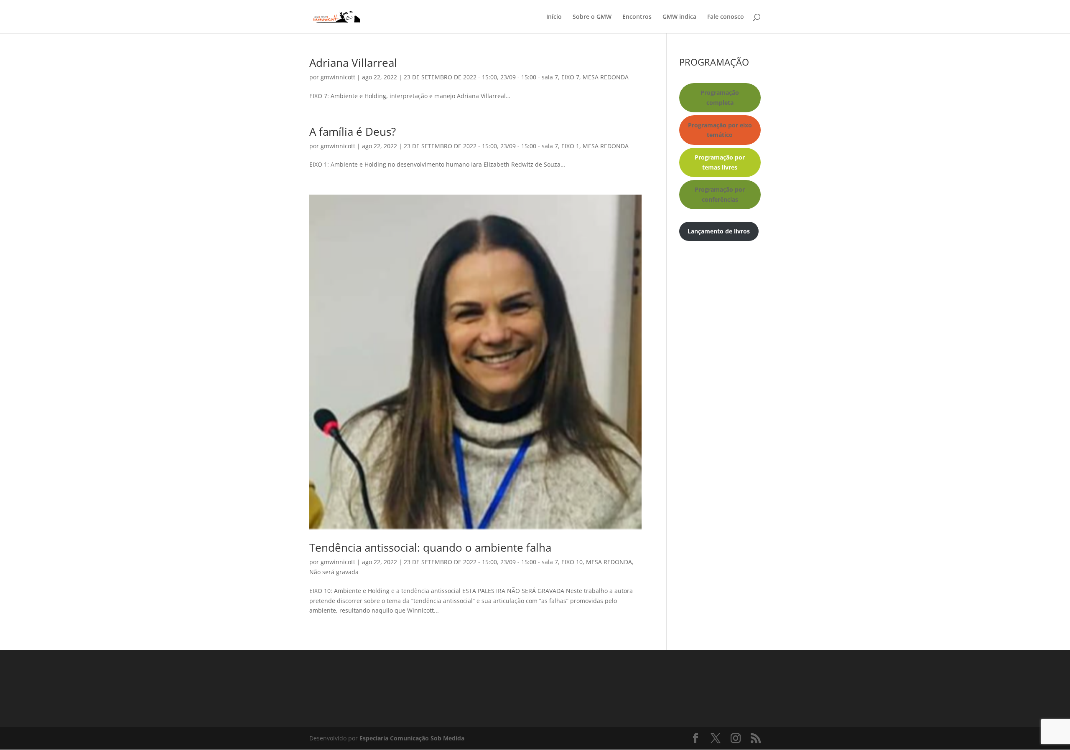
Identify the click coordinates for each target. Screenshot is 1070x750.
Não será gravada (334, 572)
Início (554, 17)
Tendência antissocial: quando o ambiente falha (430, 547)
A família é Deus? (352, 131)
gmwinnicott (338, 77)
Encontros (637, 17)
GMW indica (679, 17)
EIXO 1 (570, 146)
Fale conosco (725, 17)
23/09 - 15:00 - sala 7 (529, 77)
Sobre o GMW (592, 17)
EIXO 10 (572, 562)
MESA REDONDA (606, 77)
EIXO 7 (570, 77)
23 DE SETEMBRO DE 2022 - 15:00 (450, 77)
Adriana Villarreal (353, 62)
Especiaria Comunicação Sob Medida (411, 738)
